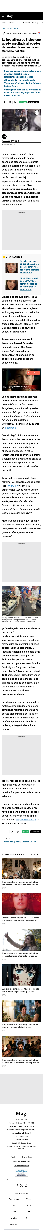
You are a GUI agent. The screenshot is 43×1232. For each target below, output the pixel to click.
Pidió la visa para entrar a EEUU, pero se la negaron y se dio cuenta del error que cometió (29, 267)
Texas (18, 22)
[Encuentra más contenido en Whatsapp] (15, 102)
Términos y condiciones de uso (22, 1157)
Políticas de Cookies (21, 1166)
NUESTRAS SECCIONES (21, 1193)
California (11, 22)
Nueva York (26, 22)
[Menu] (4, 16)
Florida (3, 22)
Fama (14, 1212)
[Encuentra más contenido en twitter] (10, 102)
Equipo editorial (21, 1119)
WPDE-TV (13, 485)
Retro (29, 1212)
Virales (14, 1218)
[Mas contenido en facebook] (17, 1185)
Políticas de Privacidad (21, 1161)
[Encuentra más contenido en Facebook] (4, 102)
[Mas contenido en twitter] (21, 1185)
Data (29, 1205)
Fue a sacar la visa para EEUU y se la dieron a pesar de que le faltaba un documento (29, 284)
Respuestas (14, 1199)
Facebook (10, 427)
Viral (18, 842)
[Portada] (21, 1118)
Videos (29, 1199)
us (14, 1205)
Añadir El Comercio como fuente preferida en (21, 33)
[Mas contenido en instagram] (26, 1185)
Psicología (35, 22)
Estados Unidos (29, 842)
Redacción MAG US (10, 141)
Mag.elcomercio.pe (26, 819)
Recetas (29, 1218)
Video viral (8, 842)
